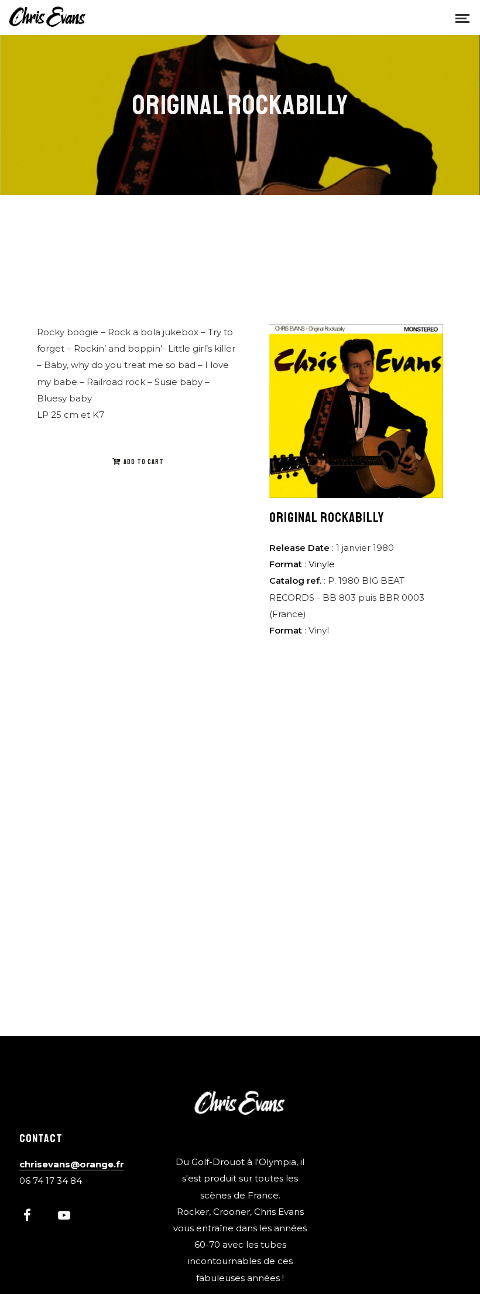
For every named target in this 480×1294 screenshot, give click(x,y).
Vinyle (321, 564)
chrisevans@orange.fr (71, 1164)
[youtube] (64, 1221)
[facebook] (33, 1216)
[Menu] (462, 17)
